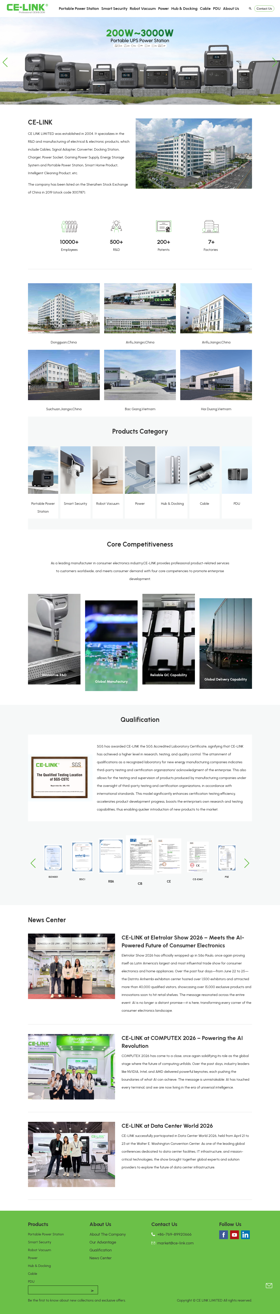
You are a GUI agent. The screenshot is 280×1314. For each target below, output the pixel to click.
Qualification (100, 1250)
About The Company (107, 1234)
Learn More (54, 681)
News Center (100, 1258)
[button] (5, 62)
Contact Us (264, 8)
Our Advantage (102, 1242)
